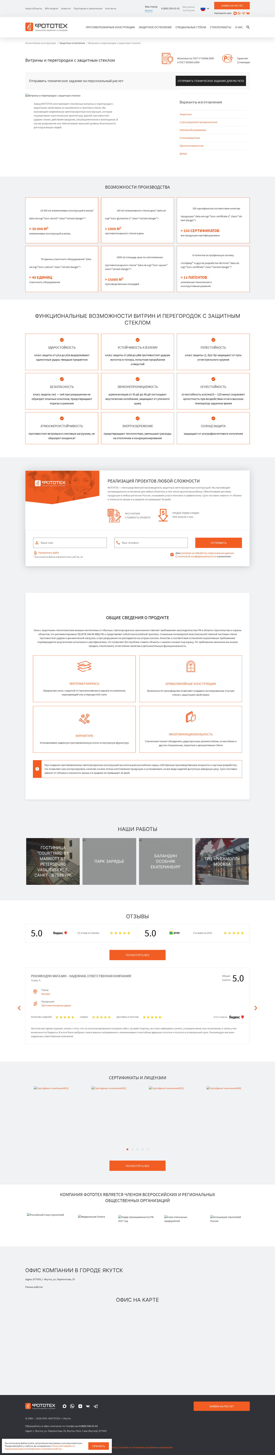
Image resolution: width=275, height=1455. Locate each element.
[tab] (127, 1149)
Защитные (186, 114)
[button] (205, 8)
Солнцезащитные (190, 137)
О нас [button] (239, 27)
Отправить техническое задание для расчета (211, 81)
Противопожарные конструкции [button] (110, 27)
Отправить (219, 543)
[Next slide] (255, 1008)
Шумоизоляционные (192, 145)
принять (98, 1446)
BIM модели (51, 8)
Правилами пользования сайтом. (45, 1448)
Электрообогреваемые (193, 130)
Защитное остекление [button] (155, 27)
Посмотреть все (137, 955)
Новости (66, 8)
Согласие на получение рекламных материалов (145, 1447)
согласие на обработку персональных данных (207, 553)
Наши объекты (33, 8)
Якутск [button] (149, 10)
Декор (183, 153)
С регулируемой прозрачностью (198, 122)
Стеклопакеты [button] (220, 27)
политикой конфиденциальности (197, 556)
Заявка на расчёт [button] (232, 5)
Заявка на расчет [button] (221, 1406)
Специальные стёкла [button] (190, 27)
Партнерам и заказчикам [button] (88, 8)
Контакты (110, 8)
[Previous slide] (19, 1008)
